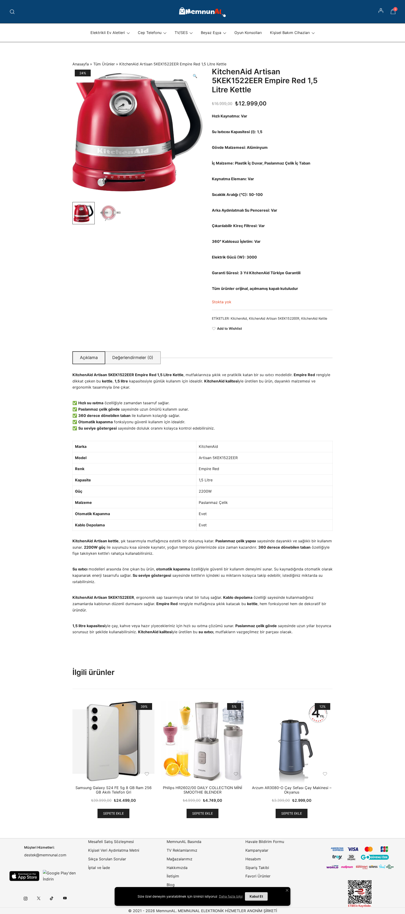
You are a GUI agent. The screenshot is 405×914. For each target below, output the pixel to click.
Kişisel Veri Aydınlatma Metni (113, 850)
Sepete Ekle (113, 813)
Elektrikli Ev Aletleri (107, 32)
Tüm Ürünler (104, 64)
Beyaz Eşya (211, 32)
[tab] (88, 357)
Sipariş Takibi (257, 867)
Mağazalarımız (179, 859)
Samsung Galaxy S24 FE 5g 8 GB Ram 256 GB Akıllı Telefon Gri (113, 789)
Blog (171, 884)
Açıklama (89, 357)
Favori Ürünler (257, 876)
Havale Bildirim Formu (264, 841)
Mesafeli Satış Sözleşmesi (111, 841)
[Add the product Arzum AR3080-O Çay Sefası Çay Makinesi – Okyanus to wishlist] (325, 774)
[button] (195, 76)
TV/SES (181, 32)
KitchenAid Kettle (314, 318)
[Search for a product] (12, 11)
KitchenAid (239, 318)
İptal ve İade (99, 867)
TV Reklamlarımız (182, 850)
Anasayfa (80, 64)
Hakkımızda (177, 867)
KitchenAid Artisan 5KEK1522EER (274, 318)
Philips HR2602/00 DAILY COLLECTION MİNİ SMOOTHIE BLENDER (202, 789)
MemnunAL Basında (184, 841)
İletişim (173, 876)
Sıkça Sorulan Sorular (107, 859)
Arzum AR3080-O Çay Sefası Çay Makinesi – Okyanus (291, 789)
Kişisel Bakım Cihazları (290, 32)
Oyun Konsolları (248, 32)
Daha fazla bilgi (231, 896)
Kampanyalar (256, 850)
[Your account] (381, 11)
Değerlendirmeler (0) (132, 357)
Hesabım (253, 859)
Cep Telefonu (149, 32)
